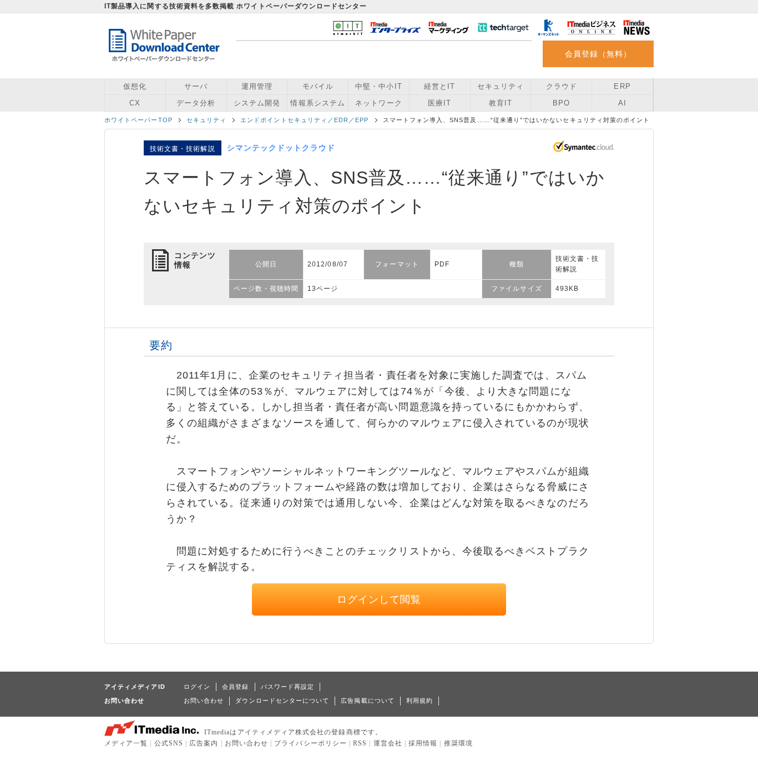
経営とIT (439, 86)
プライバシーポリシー (310, 743)
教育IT (500, 103)
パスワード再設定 (288, 686)
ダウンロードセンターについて (282, 700)
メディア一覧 (126, 743)
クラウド (561, 86)
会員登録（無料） (598, 53)
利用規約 (419, 700)
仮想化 (134, 86)
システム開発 (257, 103)
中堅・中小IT (378, 86)
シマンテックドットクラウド (281, 147)
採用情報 (422, 743)
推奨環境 (458, 743)
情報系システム (317, 103)
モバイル (317, 86)
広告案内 (203, 743)
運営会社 (387, 743)
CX (134, 103)
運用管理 (256, 86)
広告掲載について (368, 700)
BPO (561, 103)
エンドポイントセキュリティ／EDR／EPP (304, 120)
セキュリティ (500, 86)
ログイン (197, 686)
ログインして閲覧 (379, 599)
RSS (360, 743)
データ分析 (195, 103)
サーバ (196, 86)
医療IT (439, 103)
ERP (622, 86)
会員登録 (235, 686)
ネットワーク (378, 103)
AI (622, 103)
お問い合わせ (204, 700)
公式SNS (168, 743)
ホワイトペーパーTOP (138, 120)
